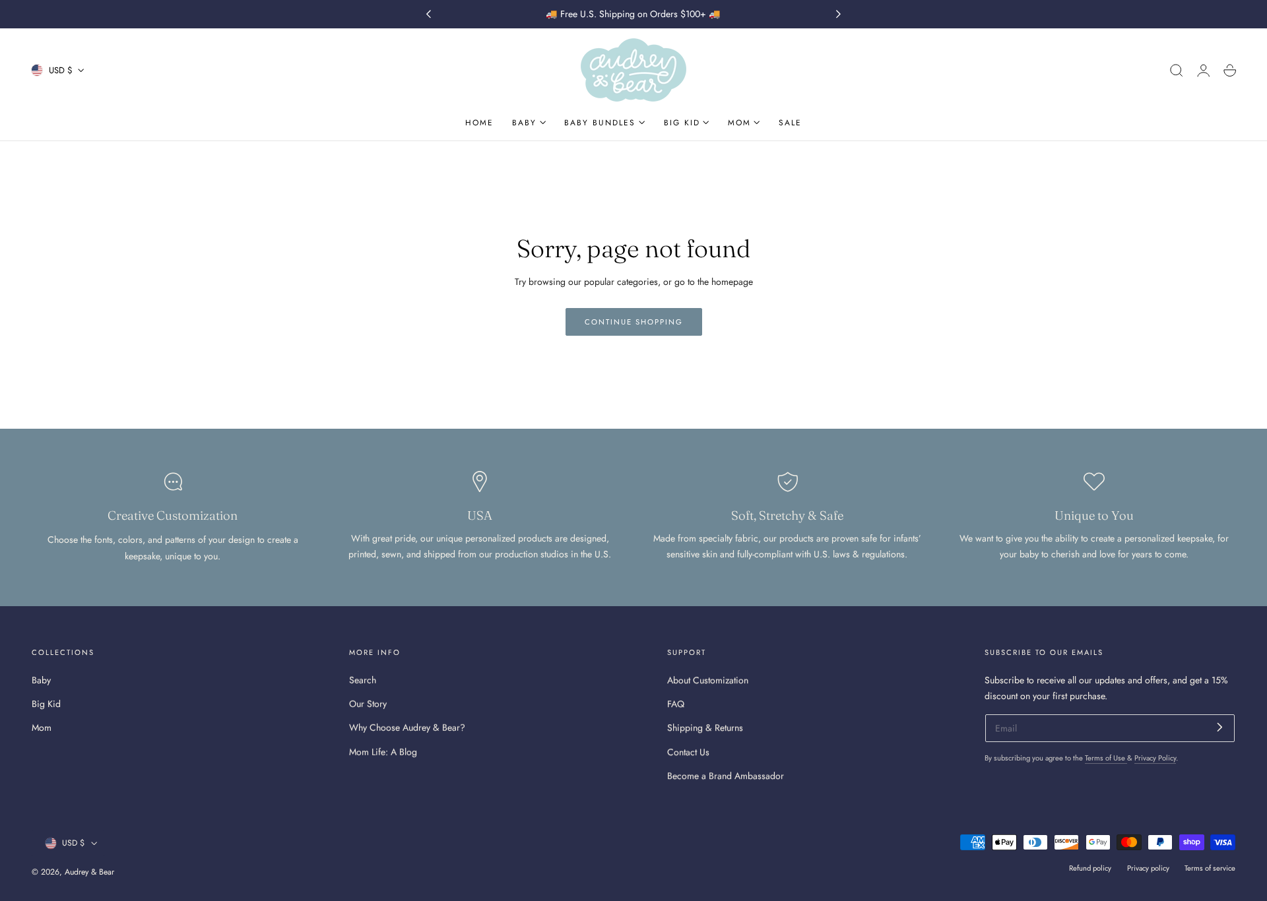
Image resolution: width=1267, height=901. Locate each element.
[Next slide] (839, 14)
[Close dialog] (1237, 409)
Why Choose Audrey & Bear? (407, 727)
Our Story (368, 703)
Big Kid (46, 703)
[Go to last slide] (428, 14)
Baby (41, 680)
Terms (1063, 861)
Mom (41, 727)
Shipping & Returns (705, 727)
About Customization (707, 680)
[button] (1176, 70)
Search (362, 680)
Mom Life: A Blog (383, 751)
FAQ (675, 703)
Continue (1125, 741)
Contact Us (688, 751)
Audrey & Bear (89, 872)
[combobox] (1034, 693)
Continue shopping (634, 322)
